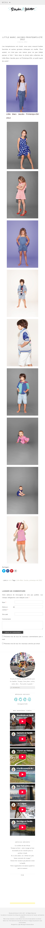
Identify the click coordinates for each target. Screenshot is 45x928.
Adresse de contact (8, 608)
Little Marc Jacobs (22, 580)
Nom (4, 602)
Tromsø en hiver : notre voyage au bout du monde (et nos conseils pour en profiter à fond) (22, 850)
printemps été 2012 (35, 580)
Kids (10, 580)
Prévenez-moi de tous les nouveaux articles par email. (22, 643)
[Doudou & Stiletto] (22, 15)
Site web (5, 614)
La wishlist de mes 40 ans (22, 845)
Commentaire (6, 619)
